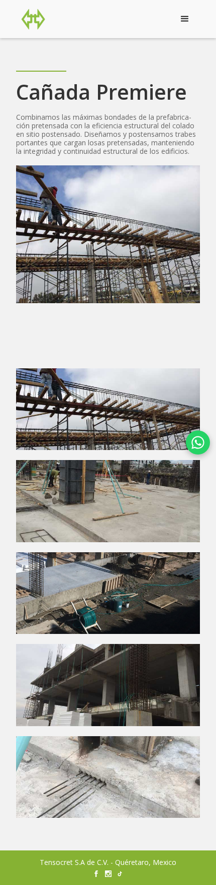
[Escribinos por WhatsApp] (198, 442)
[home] (30, 19)
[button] (185, 19)
